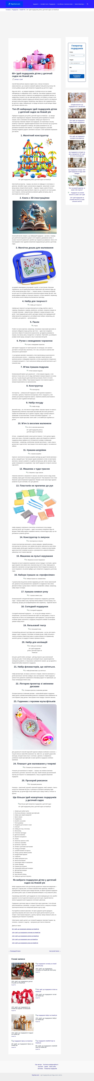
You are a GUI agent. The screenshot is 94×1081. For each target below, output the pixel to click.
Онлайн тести (44, 4)
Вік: (71, 67)
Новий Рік (22, 9)
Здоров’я (35, 4)
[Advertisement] (47, 21)
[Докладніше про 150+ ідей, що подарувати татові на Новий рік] (47, 990)
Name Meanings (79, 4)
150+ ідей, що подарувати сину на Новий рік (25, 939)
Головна (8, 9)
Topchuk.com (35, 1075)
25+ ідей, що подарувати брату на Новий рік (22, 1044)
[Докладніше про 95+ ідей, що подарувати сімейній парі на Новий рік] (47, 1042)
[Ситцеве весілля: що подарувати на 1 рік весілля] (77, 98)
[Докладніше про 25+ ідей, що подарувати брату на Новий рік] (21, 1041)
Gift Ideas (40, 1068)
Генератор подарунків (50, 1068)
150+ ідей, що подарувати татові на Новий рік (46, 995)
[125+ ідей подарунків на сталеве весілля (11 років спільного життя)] (77, 194)
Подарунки (52, 4)
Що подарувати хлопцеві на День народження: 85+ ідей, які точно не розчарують (77, 154)
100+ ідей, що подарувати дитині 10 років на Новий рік (21, 982)
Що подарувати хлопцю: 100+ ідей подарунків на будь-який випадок (77, 171)
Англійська (60, 4)
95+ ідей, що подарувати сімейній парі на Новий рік (46, 1046)
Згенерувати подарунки (77, 76)
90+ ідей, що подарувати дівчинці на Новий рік (25, 929)
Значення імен (68, 4)
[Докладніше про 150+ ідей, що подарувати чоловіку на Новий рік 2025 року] (47, 964)
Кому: (71, 52)
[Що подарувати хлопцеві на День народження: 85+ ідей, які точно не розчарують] (77, 145)
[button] (39, 4)
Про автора (38, 1064)
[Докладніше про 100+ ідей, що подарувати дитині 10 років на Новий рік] (22, 971)
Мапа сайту (52, 1066)
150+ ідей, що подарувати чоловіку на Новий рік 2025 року (46, 969)
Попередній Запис (14, 951)
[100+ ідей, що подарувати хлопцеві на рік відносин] (77, 129)
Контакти (40, 1066)
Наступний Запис (55, 951)
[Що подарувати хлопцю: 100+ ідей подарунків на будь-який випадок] (77, 163)
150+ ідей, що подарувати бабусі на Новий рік (46, 1018)
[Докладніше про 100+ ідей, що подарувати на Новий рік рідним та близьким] (22, 997)
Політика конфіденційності (50, 1064)
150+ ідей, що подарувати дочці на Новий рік (25, 943)
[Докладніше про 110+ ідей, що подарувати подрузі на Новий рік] (22, 1022)
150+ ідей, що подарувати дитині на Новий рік (25, 936)
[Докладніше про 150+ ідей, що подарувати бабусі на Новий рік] (46, 1015)
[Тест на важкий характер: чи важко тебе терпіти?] (77, 180)
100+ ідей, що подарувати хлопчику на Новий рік (26, 932)
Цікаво (46, 1066)
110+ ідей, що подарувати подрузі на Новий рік (22, 1033)
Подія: (71, 59)
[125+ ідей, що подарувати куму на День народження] (77, 113)
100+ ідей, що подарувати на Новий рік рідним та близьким (20, 1007)
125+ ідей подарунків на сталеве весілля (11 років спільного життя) (77, 199)
